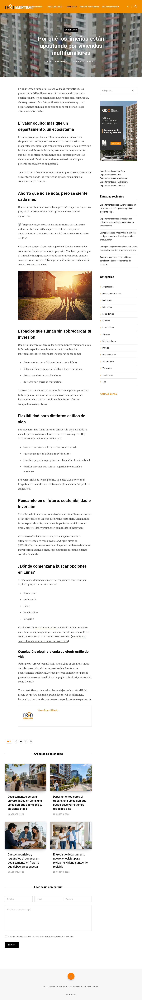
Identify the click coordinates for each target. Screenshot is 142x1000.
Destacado (107, 300)
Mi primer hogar (109, 341)
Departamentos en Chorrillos (112, 185)
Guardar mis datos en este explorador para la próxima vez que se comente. (41, 936)
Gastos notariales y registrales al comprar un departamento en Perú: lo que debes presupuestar (118, 236)
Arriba (72, 994)
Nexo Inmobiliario (58, 61)
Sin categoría (108, 361)
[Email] (8, 126)
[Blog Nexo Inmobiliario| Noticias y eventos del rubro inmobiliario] (19, 7)
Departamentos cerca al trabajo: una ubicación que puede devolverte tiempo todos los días (117, 222)
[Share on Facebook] (8, 97)
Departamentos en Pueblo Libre (114, 182)
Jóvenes (106, 334)
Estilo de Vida (108, 314)
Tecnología (107, 368)
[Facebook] (71, 976)
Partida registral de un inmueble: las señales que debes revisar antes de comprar (115, 260)
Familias (106, 321)
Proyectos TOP (109, 355)
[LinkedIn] (8, 119)
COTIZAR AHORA (108, 394)
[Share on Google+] (26, 741)
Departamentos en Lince (110, 175)
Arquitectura (108, 287)
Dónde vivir (71, 30)
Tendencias (107, 375)
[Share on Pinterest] (31, 741)
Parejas (105, 348)
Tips (104, 382)
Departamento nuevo (111, 293)
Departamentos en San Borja (112, 171)
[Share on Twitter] (8, 104)
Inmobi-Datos (108, 327)
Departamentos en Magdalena (113, 178)
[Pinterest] (8, 111)
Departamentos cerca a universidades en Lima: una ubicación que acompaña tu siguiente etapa (118, 208)
